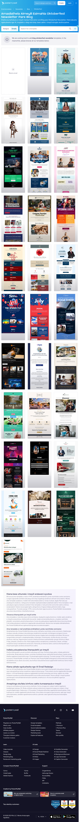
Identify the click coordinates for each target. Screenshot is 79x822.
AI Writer (35, 757)
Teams (58, 730)
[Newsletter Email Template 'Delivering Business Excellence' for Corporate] (66, 267)
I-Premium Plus (61, 728)
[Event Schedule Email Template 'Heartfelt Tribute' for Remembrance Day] (39, 267)
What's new (7, 725)
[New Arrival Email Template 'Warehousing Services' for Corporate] (13, 218)
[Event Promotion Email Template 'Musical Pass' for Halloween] (13, 464)
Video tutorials (8, 749)
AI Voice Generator (60, 752)
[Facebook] (55, 710)
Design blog (7, 754)
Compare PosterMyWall (11, 766)
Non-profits (59, 735)
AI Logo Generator (60, 757)
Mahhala (58, 723)
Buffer (26, 773)
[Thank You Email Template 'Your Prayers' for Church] (39, 513)
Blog (28, 9)
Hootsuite (27, 776)
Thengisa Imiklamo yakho (11, 735)
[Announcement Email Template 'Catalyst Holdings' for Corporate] (66, 120)
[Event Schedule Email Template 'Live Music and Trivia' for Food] (13, 267)
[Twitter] (67, 710)
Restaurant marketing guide (12, 759)
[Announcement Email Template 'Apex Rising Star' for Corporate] (39, 366)
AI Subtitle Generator (61, 749)
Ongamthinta (46, 771)
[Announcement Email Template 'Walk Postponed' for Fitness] (39, 71)
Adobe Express (8, 776)
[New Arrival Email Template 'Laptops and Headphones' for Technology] (13, 366)
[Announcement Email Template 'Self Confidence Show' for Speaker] (39, 464)
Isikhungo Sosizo (47, 773)
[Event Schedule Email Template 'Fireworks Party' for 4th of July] (39, 317)
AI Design (36, 749)
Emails (14, 29)
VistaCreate (7, 773)
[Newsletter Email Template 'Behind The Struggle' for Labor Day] (39, 120)
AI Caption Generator (61, 759)
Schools (58, 733)
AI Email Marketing (38, 754)
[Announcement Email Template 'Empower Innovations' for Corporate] (66, 71)
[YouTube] (73, 710)
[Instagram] (61, 710)
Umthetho (45, 783)
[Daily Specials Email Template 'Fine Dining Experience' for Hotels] (39, 415)
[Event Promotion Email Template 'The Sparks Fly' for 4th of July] (13, 317)
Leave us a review (9, 733)
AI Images (36, 759)
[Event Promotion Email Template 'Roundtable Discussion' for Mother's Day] (66, 169)
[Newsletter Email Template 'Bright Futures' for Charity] (39, 169)
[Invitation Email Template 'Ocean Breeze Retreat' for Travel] (66, 415)
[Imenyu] (76, 3)
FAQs (44, 778)
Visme (26, 771)
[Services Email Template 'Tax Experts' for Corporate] (66, 464)
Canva (5, 771)
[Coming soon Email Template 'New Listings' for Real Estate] (66, 366)
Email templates (6, 9)
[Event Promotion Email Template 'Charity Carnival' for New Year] (13, 415)
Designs (6, 29)
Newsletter (19, 9)
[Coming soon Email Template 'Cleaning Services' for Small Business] (13, 513)
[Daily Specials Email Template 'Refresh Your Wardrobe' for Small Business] (13, 120)
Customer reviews (9, 738)
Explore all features (37, 735)
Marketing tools (36, 733)
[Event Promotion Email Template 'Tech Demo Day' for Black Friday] (13, 169)
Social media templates (38, 728)
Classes (5, 752)
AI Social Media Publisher (41, 752)
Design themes (36, 730)
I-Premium (59, 725)
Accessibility (46, 776)
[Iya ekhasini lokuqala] (8, 3)
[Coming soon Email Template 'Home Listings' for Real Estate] (13, 563)
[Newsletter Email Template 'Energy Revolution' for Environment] (66, 317)
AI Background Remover (62, 754)
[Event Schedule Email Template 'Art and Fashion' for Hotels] (66, 513)
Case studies (7, 728)
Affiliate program (8, 730)
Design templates (36, 723)
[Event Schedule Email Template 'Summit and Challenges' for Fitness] (66, 218)
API (43, 780)
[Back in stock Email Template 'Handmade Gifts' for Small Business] (39, 218)
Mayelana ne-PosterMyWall (12, 723)
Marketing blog (8, 757)
